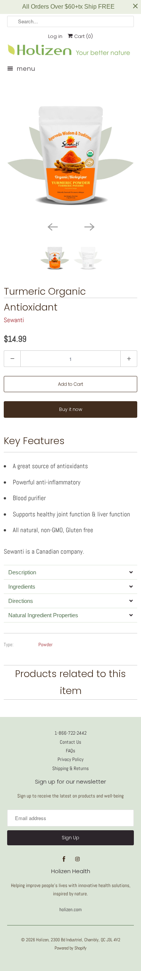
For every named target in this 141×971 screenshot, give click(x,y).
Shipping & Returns (70, 768)
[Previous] (52, 226)
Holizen (42, 940)
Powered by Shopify (70, 948)
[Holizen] (70, 55)
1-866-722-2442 (70, 733)
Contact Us (70, 742)
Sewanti (14, 320)
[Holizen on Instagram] (77, 859)
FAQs (70, 750)
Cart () (83, 36)
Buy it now (70, 409)
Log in (55, 36)
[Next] (89, 226)
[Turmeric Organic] (70, 148)
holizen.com (70, 909)
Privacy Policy (70, 759)
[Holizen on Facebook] (64, 859)
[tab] (70, 572)
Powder (45, 644)
